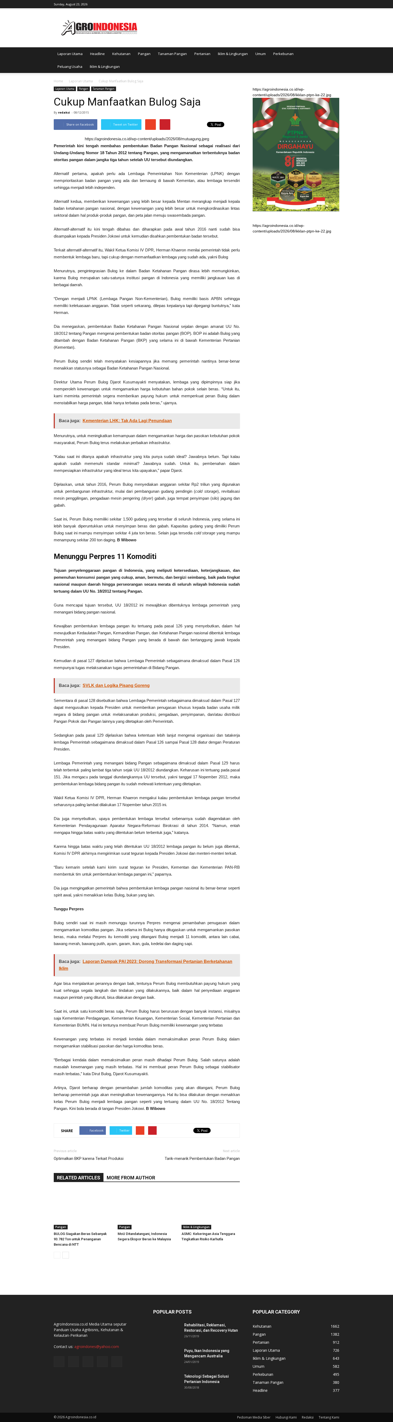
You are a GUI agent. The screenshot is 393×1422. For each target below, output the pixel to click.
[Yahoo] (326, 4)
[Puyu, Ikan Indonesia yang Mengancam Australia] (166, 1357)
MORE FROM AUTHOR (131, 1177)
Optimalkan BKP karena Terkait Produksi (89, 1158)
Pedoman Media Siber (254, 1417)
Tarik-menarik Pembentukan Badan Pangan (202, 1158)
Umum (260, 53)
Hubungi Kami (286, 1417)
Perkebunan (283, 53)
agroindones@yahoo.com (96, 1346)
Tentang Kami (329, 1417)
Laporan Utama (70, 53)
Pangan (144, 53)
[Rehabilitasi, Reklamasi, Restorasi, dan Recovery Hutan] (166, 1331)
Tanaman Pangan (172, 53)
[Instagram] (309, 4)
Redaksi (308, 1417)
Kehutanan (121, 53)
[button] (332, 60)
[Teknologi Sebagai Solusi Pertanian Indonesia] (166, 1383)
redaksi (64, 112)
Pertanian (202, 53)
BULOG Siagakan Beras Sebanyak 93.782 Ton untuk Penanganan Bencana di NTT (80, 1239)
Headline (97, 53)
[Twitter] (318, 4)
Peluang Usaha (69, 66)
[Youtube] (335, 4)
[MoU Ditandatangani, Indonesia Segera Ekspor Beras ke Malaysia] (147, 1209)
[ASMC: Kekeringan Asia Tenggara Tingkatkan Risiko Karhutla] (211, 1209)
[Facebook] (300, 4)
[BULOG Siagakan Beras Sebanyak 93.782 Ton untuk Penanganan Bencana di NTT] (83, 1209)
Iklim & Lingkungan (233, 53)
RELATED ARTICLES (78, 1177)
